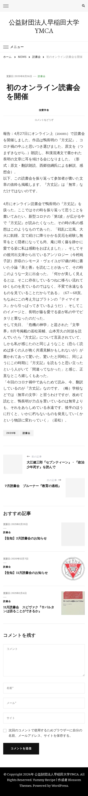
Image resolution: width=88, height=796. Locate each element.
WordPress (59, 786)
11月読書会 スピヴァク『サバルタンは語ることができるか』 (28, 609)
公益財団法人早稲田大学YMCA (44, 26)
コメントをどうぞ (44, 119)
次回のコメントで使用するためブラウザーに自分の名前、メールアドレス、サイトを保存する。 (45, 733)
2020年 (11, 432)
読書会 (41, 76)
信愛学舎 (44, 110)
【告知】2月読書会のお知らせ (25, 538)
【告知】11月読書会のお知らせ (25, 573)
